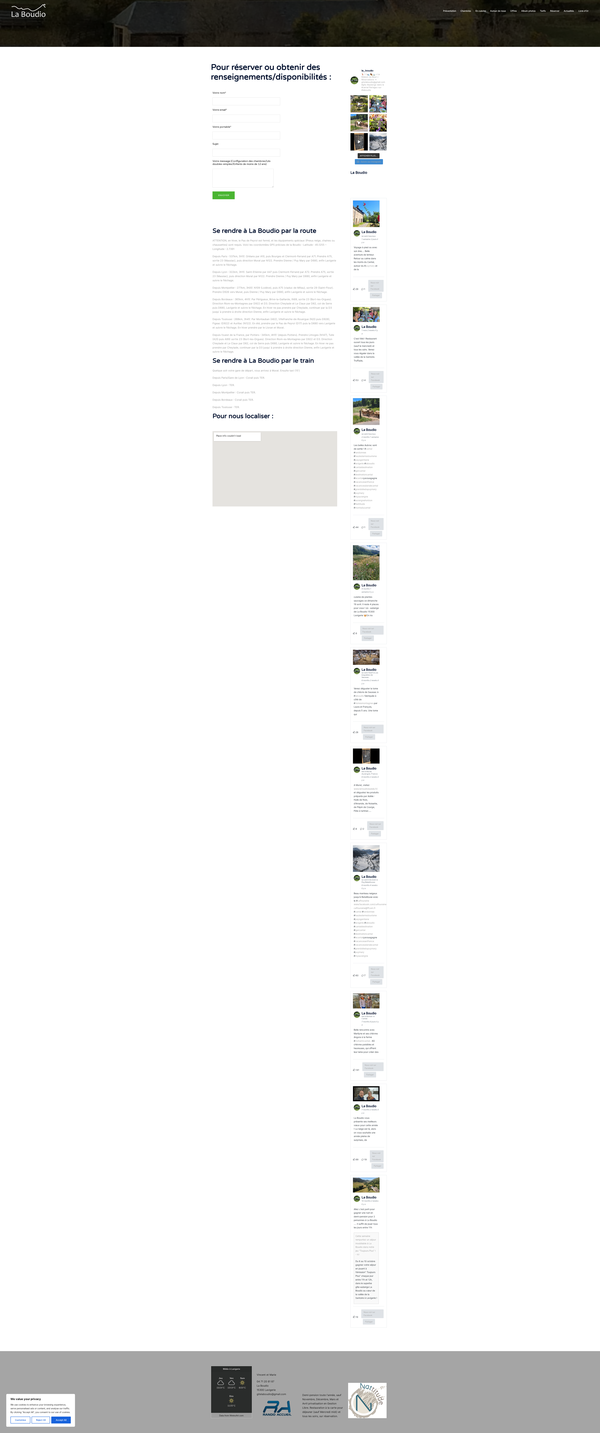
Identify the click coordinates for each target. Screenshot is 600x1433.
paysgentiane (362, 459)
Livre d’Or (583, 11)
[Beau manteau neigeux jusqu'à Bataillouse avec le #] (378, 141)
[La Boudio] (28, 10)
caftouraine (363, 900)
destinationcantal (364, 474)
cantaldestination (364, 467)
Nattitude (360, 504)
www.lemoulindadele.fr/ (366, 788)
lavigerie (359, 463)
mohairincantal (362, 1041)
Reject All (41, 1420)
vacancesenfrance (364, 482)
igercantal (360, 470)
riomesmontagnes (364, 703)
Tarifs (543, 11)
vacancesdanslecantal (366, 485)
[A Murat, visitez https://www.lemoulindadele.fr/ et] (359, 141)
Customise (20, 1420)
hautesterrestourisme (366, 456)
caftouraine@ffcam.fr (364, 908)
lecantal (359, 478)
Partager (376, 295)
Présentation (449, 11)
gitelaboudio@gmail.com (271, 1394)
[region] (40, 1410)
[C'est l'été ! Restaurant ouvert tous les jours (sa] (378, 104)
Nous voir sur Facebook (375, 285)
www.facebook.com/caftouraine (370, 904)
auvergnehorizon (363, 500)
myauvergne (361, 496)
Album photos (528, 11)
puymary (370, 265)
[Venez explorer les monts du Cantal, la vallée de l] (359, 104)
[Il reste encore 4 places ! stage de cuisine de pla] (378, 122)
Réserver (554, 11)
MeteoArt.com (237, 1415)
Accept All (61, 1420)
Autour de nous (498, 11)
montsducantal (362, 507)
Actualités (569, 11)
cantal (369, 448)
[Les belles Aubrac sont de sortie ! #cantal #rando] (359, 122)
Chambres (465, 11)
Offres (513, 11)
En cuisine (480, 11)
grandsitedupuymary (366, 489)
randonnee (360, 452)
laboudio (370, 463)
